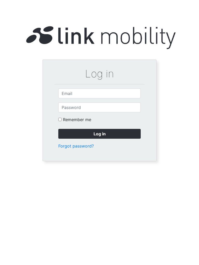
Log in (100, 133)
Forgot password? (76, 146)
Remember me (77, 119)
